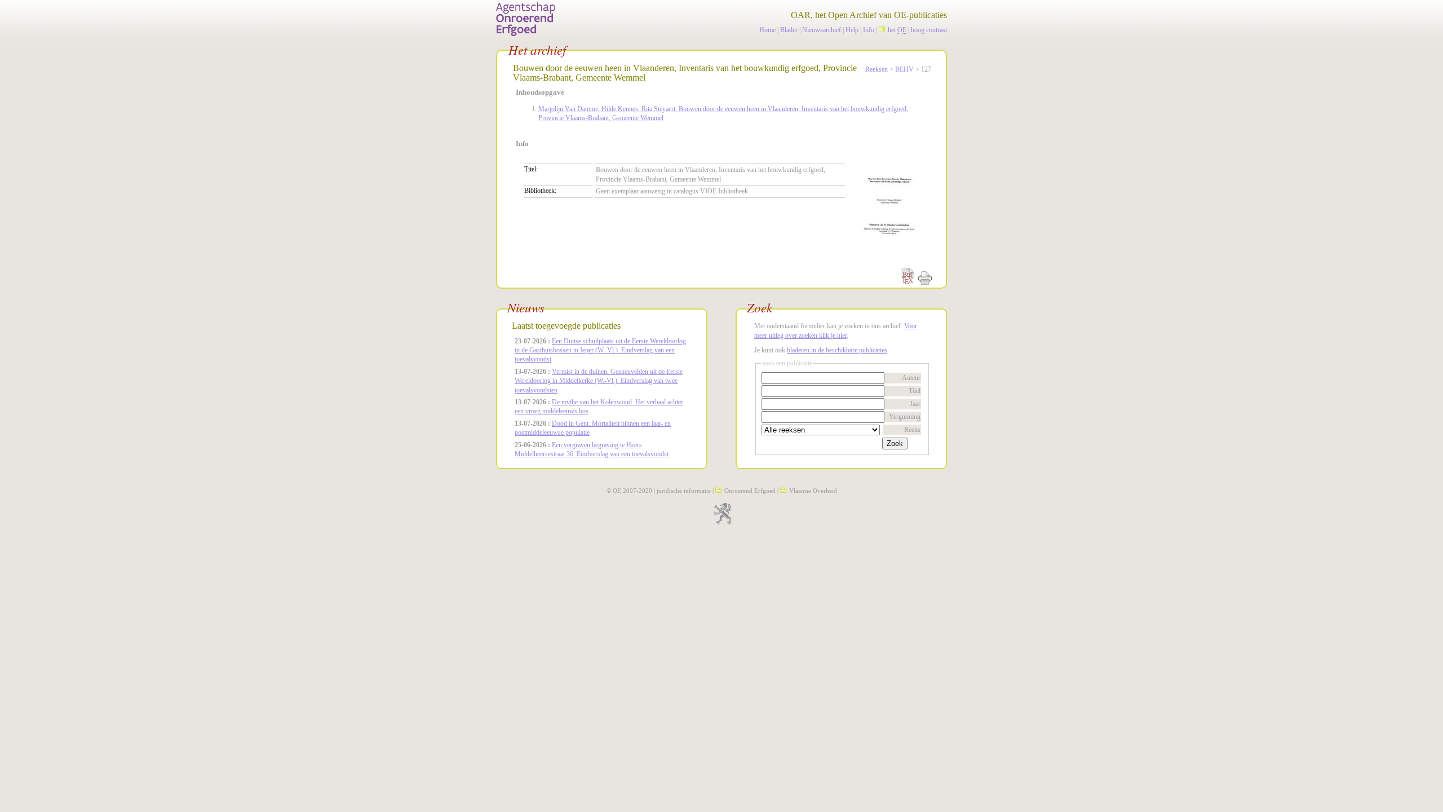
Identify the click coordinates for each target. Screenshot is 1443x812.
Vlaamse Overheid (813, 490)
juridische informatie (684, 490)
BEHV (904, 69)
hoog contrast (929, 30)
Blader (789, 30)
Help (852, 30)
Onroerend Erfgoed (750, 490)
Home (767, 30)
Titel (914, 391)
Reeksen (876, 69)
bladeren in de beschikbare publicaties (837, 350)
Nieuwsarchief (821, 30)
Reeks (912, 430)
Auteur (911, 378)
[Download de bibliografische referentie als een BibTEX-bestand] (907, 282)
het (897, 30)
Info (868, 30)
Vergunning (904, 417)
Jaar (915, 404)
